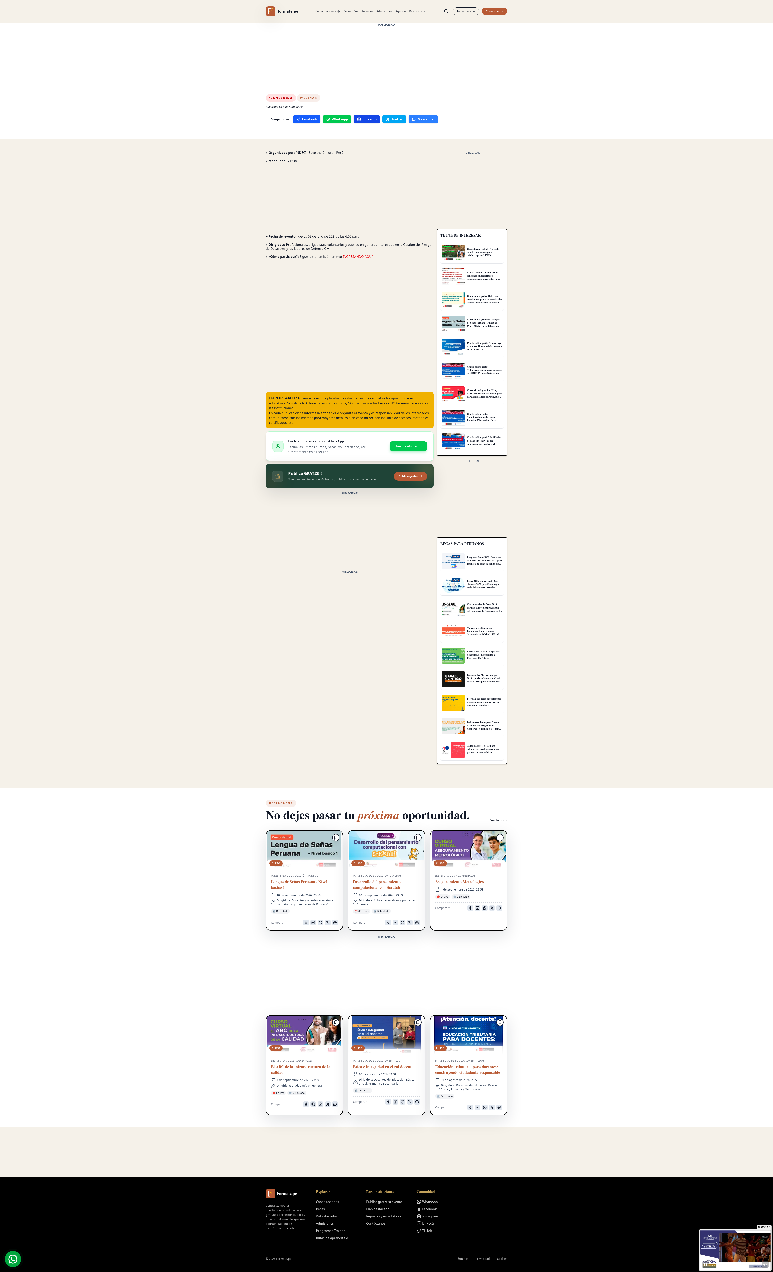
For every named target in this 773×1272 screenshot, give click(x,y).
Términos (462, 1259)
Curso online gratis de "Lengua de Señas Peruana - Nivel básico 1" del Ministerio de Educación (483, 323)
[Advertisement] (386, 55)
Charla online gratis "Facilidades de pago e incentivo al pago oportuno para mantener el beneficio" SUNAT (484, 442)
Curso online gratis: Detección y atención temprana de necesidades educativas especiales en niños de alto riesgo (484, 300)
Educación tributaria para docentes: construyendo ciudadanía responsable (467, 1069)
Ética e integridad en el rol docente (383, 1067)
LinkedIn (428, 1223)
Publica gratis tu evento (384, 1201)
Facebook (429, 1209)
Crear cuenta (494, 11)
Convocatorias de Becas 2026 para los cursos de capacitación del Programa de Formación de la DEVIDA (484, 609)
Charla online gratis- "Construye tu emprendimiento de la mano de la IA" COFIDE (484, 346)
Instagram (430, 1216)
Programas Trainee (330, 1230)
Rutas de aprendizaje (332, 1238)
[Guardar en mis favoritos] (335, 837)
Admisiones (384, 11)
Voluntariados (363, 11)
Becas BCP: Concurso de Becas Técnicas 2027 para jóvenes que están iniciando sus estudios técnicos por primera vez (483, 585)
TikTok (427, 1230)
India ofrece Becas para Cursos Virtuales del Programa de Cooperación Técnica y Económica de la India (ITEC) (484, 727)
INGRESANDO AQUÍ (358, 256)
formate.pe (288, 11)
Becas (347, 11)
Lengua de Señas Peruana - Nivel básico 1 (299, 884)
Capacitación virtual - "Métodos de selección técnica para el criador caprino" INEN (483, 252)
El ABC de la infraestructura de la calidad (300, 1069)
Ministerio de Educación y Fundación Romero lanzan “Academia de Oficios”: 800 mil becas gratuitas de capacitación (483, 632)
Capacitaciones (325, 11)
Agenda (400, 11)
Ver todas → (498, 820)
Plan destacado (378, 1209)
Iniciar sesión (466, 11)
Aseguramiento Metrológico (459, 882)
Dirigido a (415, 11)
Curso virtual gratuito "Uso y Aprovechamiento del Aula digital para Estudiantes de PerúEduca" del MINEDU (484, 395)
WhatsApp (430, 1201)
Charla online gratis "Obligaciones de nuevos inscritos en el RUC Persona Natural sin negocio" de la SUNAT (484, 371)
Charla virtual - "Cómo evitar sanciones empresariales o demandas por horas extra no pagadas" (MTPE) (482, 277)
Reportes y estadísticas (383, 1216)
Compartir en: (280, 119)
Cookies (502, 1259)
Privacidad (483, 1259)
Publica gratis (408, 476)
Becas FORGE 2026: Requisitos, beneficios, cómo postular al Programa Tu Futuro (483, 655)
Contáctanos (375, 1223)
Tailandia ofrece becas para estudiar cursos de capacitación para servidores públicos (483, 749)
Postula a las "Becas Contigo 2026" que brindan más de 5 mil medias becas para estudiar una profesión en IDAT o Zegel (483, 679)
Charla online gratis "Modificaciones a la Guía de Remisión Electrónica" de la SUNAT (482, 418)
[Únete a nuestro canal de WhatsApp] (13, 1259)
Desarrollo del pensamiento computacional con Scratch (377, 884)
